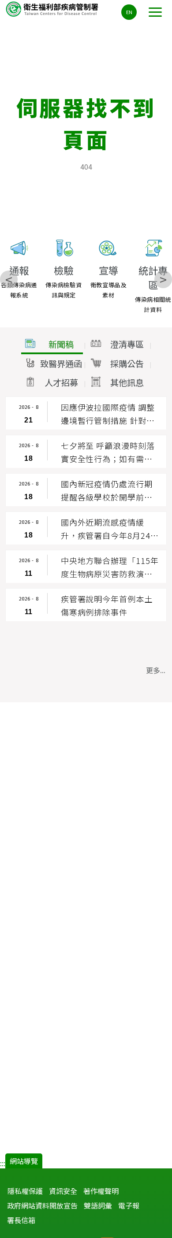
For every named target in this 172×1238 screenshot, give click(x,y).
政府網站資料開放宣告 (42, 1205)
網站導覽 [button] (24, 1161)
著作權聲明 (101, 1191)
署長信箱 (21, 1220)
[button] (52, 344)
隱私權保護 (25, 1191)
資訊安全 (63, 1191)
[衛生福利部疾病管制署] (53, 8)
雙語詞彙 (98, 1205)
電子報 (128, 1205)
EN (129, 11)
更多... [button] (155, 670)
